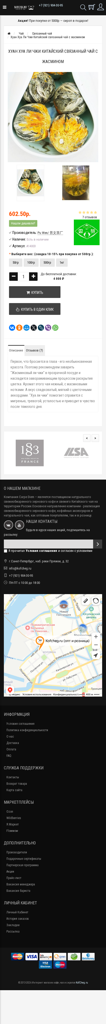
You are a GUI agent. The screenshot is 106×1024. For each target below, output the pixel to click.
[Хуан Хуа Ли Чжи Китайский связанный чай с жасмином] (30, 183)
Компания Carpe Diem (19, 497)
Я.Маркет (12, 824)
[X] (32, 328)
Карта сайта (14, 790)
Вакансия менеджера (20, 884)
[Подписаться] (97, 544)
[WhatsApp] (53, 328)
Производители (16, 852)
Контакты (12, 777)
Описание (16, 350)
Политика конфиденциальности (27, 730)
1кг (62, 262)
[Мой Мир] (24, 328)
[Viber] (46, 328)
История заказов (17, 918)
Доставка (12, 743)
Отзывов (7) (34, 350)
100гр (31, 262)
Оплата (11, 749)
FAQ (8, 756)
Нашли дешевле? (23, 223)
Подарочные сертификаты (23, 859)
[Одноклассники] (17, 328)
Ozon (9, 811)
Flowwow (12, 831)
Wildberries (13, 818)
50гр (16, 262)
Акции (10, 871)
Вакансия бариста (18, 891)
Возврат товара (16, 783)
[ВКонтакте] (10, 328)
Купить (36, 293)
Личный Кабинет (17, 912)
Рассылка (13, 931)
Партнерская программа (22, 865)
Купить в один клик (37, 309)
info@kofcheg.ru (20, 568)
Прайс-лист (13, 878)
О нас (10, 736)
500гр (47, 262)
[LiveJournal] (39, 328)
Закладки (13, 925)
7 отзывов (89, 217)
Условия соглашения (20, 724)
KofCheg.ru (82, 982)
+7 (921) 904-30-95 (51, 5)
